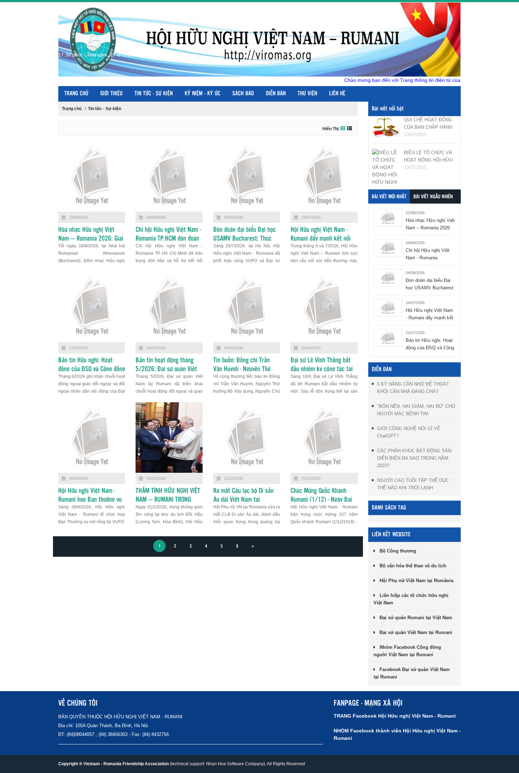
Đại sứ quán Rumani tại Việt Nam (416, 617)
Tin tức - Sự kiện (154, 93)
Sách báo (243, 93)
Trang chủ (76, 93)
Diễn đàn (276, 93)
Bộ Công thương (398, 551)
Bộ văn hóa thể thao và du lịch (413, 565)
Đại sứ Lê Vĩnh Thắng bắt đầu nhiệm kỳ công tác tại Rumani (322, 369)
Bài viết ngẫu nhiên (433, 196)
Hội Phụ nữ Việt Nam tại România (416, 580)
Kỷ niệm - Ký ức (202, 93)
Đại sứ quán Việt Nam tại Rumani (416, 632)
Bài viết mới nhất (389, 196)
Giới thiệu (111, 93)
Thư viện (307, 93)
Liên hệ (337, 93)
